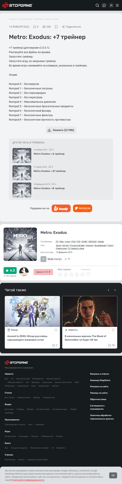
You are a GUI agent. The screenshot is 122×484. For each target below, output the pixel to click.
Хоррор (89, 245)
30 (113, 345)
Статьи (8, 393)
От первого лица (76, 248)
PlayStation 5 (38, 379)
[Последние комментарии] (104, 5)
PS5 (78, 241)
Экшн (58, 245)
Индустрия (47, 382)
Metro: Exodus (52, 19)
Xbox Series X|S (22, 379)
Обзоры (36, 397)
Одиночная (61, 248)
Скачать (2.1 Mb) (63, 130)
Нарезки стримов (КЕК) (38, 460)
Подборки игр (49, 397)
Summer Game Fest (63, 382)
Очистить (85, 269)
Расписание (10, 460)
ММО (77, 382)
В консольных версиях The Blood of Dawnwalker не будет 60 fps (85, 338)
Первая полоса (23, 397)
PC (57, 241)
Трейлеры (9, 413)
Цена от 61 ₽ (43, 272)
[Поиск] (97, 5)
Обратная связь (98, 399)
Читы (30, 425)
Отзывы (59, 436)
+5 (52, 448)
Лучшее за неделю (19, 448)
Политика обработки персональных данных (102, 417)
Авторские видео (60, 409)
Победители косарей (39, 448)
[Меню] (118, 5)
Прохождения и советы (15, 425)
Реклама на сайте (99, 386)
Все (6, 379)
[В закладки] (56, 27)
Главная (13, 19)
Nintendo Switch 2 (15, 382)
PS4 (73, 241)
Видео (8, 404)
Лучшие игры (10, 436)
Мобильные (10, 386)
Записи (21, 460)
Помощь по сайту (99, 393)
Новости (9, 374)
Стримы (9, 455)
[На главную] (17, 5)
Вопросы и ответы (99, 374)
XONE (84, 241)
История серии (43, 409)
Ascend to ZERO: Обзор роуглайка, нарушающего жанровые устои (27, 338)
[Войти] (111, 5)
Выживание (100, 245)
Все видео (9, 409)
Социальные (23, 386)
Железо (55, 386)
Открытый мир (77, 245)
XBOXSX (93, 241)
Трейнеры (39, 19)
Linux (67, 241)
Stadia (101, 241)
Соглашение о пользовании (97, 407)
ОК (113, 475)
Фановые (36, 382)
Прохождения (25, 19)
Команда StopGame (100, 380)
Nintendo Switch (53, 379)
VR (27, 382)
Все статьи (9, 397)
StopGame (60, 448)
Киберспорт (44, 386)
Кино (33, 386)
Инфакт (73, 409)
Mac (62, 241)
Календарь (23, 436)
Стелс (110, 245)
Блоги (8, 443)
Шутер (65, 245)
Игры (7, 431)
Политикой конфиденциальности (28, 480)
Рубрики (20, 409)
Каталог (34, 436)
